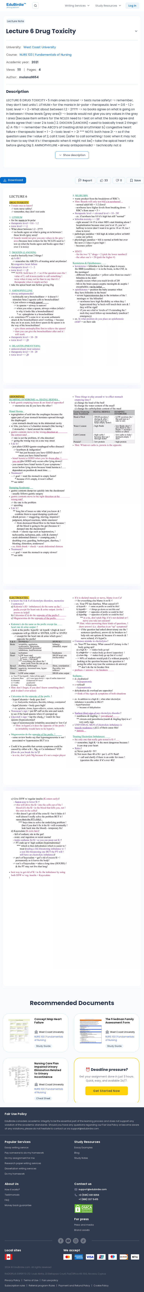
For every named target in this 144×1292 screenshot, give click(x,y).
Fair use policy (50, 1280)
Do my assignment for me (19, 1158)
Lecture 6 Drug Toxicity (41, 31)
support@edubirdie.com (85, 1128)
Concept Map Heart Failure (48, 1020)
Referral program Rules (42, 1285)
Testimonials (12, 1194)
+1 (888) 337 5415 (88, 1199)
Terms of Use (31, 1280)
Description (17, 91)
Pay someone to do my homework (24, 1152)
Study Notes (81, 1158)
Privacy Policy (12, 1280)
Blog (77, 1152)
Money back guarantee (18, 1205)
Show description (74, 155)
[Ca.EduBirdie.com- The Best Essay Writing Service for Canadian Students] (8, 1259)
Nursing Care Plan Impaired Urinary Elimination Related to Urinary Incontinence (47, 1070)
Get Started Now (106, 1091)
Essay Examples (83, 1147)
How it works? (12, 1189)
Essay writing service (16, 1147)
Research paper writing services (23, 1163)
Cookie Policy (101, 1285)
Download (15, 180)
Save (137, 180)
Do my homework (15, 1173)
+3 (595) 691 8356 (89, 1195)
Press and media (84, 1224)
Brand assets (82, 1230)
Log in (132, 6)
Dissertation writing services (20, 1168)
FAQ (7, 1200)
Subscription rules (15, 1285)
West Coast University (39, 47)
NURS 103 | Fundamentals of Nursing (45, 55)
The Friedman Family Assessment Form (119, 1020)
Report (87, 180)
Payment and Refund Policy (74, 1285)
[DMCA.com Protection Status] (106, 1208)
